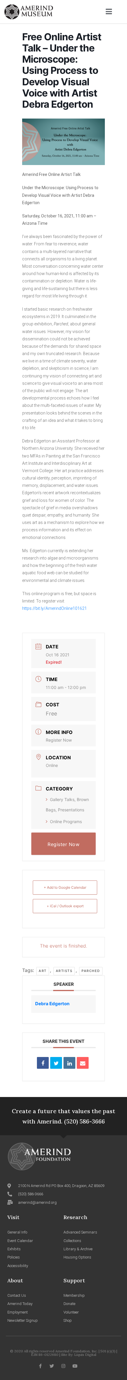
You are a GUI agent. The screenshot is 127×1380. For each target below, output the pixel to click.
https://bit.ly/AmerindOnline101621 (54, 608)
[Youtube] (75, 1366)
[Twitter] (52, 1366)
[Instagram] (63, 1366)
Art (43, 971)
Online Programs (66, 821)
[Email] (83, 1063)
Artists (64, 971)
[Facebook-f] (40, 1366)
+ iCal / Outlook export (65, 906)
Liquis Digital (85, 1354)
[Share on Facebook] (43, 1063)
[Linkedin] (69, 1063)
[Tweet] (56, 1063)
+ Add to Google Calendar (65, 887)
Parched (91, 971)
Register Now (59, 740)
